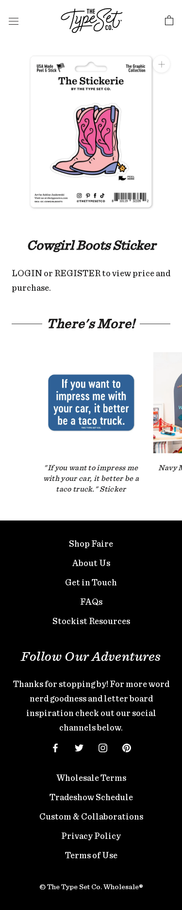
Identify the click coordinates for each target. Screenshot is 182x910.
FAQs (91, 602)
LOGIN (27, 273)
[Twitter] (79, 747)
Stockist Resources (91, 621)
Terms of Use (91, 855)
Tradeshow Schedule (91, 797)
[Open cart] (169, 21)
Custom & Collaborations (91, 816)
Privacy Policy (91, 836)
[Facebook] (55, 747)
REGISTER (77, 273)
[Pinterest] (126, 747)
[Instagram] (103, 747)
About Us (91, 563)
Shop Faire (91, 543)
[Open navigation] (13, 20)
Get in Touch (91, 582)
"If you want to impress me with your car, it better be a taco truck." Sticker (91, 478)
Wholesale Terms (91, 778)
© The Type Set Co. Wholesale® (91, 886)
